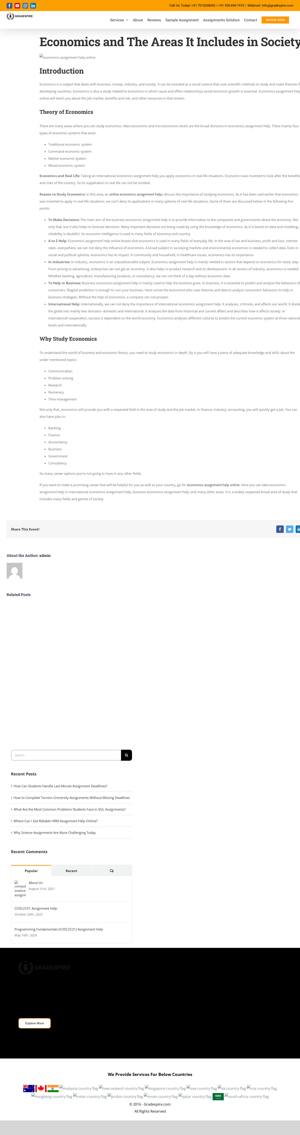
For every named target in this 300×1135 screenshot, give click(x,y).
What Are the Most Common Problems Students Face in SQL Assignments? (70, 809)
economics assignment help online (213, 485)
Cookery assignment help (220, 1010)
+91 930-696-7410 (231, 5)
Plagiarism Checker (125, 1040)
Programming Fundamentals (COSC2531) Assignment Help (58, 929)
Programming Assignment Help (224, 975)
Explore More (34, 1023)
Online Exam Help (124, 1028)
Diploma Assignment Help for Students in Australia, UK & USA (149, 1013)
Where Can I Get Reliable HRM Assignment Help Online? (56, 821)
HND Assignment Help (128, 975)
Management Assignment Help (134, 998)
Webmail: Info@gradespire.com (270, 5)
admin (45, 555)
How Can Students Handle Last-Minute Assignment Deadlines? (60, 786)
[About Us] (20, 884)
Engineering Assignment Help (223, 1021)
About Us (36, 882)
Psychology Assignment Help (222, 987)
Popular (31, 871)
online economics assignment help (135, 194)
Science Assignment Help (220, 998)
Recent (71, 871)
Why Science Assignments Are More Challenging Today (55, 832)
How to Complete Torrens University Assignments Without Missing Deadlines (72, 797)
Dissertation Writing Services (132, 987)
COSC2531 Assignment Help (35, 908)
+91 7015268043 (203, 5)
